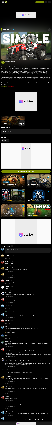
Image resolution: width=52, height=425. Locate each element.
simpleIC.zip (24, 362)
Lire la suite (3, 84)
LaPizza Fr (7, 369)
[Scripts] (22, 123)
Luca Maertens (8, 267)
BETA (7, 131)
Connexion (39, 2)
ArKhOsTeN (7, 349)
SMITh (6, 335)
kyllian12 (7, 255)
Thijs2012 (7, 396)
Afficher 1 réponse (10, 332)
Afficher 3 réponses (12, 311)
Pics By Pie (7, 286)
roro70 (6, 403)
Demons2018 (8, 341)
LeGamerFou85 (8, 386)
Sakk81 (6, 359)
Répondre (11, 258)
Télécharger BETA (27, 171)
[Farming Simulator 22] (13, 29)
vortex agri (7, 411)
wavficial (7, 261)
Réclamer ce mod (8, 62)
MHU (6, 299)
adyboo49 (7, 326)
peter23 (6, 274)
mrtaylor (7, 305)
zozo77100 (7, 376)
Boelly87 (7, 280)
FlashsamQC (8, 292)
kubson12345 (8, 314)
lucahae (7, 320)
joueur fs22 (7, 418)
